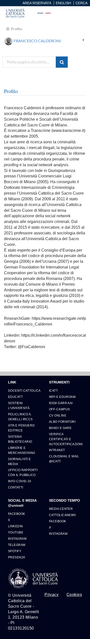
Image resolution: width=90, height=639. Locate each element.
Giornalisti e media (19, 461)
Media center (61, 508)
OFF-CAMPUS (59, 409)
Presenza (16, 557)
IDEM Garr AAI (61, 403)
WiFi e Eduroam (62, 396)
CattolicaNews (62, 515)
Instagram (17, 538)
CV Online (57, 415)
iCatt (53, 390)
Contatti (15, 487)
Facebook (16, 513)
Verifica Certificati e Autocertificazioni (65, 439)
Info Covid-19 (19, 481)
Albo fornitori (62, 421)
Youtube (15, 532)
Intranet (57, 450)
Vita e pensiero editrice (21, 428)
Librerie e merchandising (21, 450)
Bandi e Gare (60, 427)
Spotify (14, 551)
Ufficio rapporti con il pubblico (23, 472)
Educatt (15, 396)
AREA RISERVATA (36, 3)
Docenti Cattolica (24, 390)
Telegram (17, 544)
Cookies (74, 595)
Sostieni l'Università (19, 405)
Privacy (51, 595)
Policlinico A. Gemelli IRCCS (20, 417)
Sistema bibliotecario (20, 439)
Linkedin (15, 526)
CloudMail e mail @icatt (64, 459)
